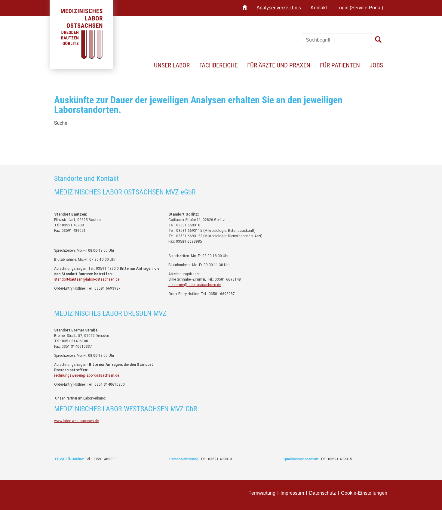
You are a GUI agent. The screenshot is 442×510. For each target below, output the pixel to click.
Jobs (376, 65)
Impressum (292, 493)
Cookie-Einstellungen (364, 493)
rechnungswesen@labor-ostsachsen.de (86, 375)
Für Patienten (340, 65)
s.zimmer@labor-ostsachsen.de (194, 285)
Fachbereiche (218, 65)
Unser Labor (172, 65)
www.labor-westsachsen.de (76, 421)
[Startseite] (244, 7)
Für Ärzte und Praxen (278, 65)
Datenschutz (322, 493)
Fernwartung (261, 493)
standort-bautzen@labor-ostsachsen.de (86, 279)
